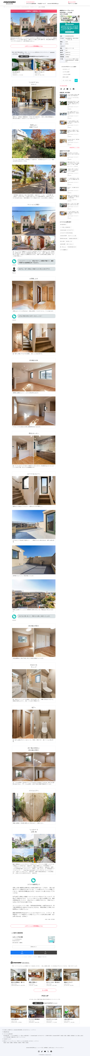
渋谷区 (62, 1035)
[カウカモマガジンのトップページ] (10, 2)
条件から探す (66, 77)
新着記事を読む (6, 1031)
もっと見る (45, 990)
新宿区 (19, 1042)
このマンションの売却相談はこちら (34, 46)
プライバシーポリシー (59, 1047)
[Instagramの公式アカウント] (61, 89)
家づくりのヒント (70, 244)
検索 (76, 80)
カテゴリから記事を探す (31, 3)
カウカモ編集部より (64, 249)
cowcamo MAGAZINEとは (52, 3)
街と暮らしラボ (69, 241)
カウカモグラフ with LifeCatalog (66, 232)
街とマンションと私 (72, 235)
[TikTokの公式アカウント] (64, 89)
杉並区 (27, 1042)
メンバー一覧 (40, 1047)
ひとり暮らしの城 (79, 1035)
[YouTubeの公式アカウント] (67, 89)
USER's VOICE (49, 1035)
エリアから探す (66, 71)
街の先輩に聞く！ (63, 224)
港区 (65, 1035)
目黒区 (68, 1035)
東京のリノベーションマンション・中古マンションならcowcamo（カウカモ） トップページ (21, 1041)
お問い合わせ (51, 1047)
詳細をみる (33, 946)
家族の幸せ (13, 1037)
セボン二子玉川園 (64, 14)
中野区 (23, 1042)
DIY (17, 1037)
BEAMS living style (63, 238)
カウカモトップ (66, 69)
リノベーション (22, 1037)
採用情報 (45, 1047)
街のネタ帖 (62, 241)
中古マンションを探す (72, 3)
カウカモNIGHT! (14, 1035)
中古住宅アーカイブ (42, 3)
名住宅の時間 (62, 244)
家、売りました (63, 246)
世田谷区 (72, 1035)
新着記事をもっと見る (74, 147)
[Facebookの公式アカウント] (73, 89)
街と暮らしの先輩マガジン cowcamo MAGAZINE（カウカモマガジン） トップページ (20, 1029)
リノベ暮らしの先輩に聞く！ (65, 227)
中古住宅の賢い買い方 (72, 246)
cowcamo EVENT (63, 235)
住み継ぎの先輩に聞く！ (73, 238)
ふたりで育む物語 (7, 1037)
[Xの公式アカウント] (70, 89)
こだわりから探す (67, 74)
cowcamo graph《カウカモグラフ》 (67, 230)
